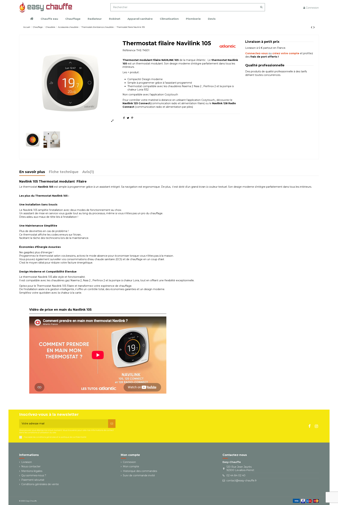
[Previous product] (312, 27)
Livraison (26, 462)
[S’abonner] (111, 423)
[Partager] (124, 118)
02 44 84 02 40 (235, 475)
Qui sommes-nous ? (33, 475)
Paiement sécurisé (32, 479)
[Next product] (314, 27)
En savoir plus (32, 172)
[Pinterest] (132, 118)
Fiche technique (64, 172)
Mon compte (131, 466)
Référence (129, 50)
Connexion (129, 462)
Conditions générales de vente (40, 484)
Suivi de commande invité (139, 475)
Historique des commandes (140, 471)
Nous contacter (30, 466)
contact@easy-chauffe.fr (241, 480)
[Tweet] (128, 118)
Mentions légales (31, 471)
